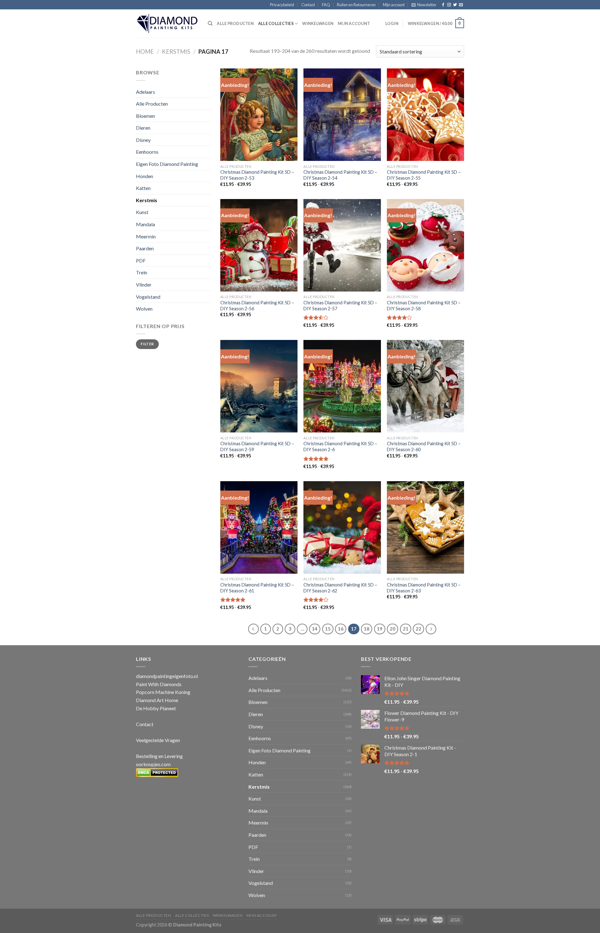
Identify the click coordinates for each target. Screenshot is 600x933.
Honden (144, 176)
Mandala (145, 224)
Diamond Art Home (157, 700)
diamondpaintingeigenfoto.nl (167, 676)
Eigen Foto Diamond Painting (167, 164)
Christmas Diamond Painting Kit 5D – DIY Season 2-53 (257, 175)
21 (405, 628)
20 (392, 628)
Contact (308, 4)
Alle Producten (152, 104)
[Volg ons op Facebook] (443, 5)
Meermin (146, 236)
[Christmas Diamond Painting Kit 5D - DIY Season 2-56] (259, 245)
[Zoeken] (210, 23)
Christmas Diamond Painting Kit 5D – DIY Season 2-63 (424, 587)
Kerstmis (176, 51)
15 (328, 628)
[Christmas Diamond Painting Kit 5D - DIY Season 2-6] (342, 386)
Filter (147, 344)
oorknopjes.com (153, 764)
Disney (143, 140)
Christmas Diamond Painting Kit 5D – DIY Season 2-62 (340, 587)
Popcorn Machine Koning (163, 692)
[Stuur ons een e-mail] (461, 5)
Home (145, 51)
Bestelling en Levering (159, 756)
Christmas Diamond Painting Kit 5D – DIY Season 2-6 (340, 446)
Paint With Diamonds (159, 684)
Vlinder (144, 284)
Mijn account (394, 4)
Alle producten (235, 23)
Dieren (143, 128)
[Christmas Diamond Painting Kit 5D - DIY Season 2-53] (259, 114)
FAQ (326, 4)
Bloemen (145, 116)
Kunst (142, 212)
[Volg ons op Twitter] (455, 5)
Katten (143, 188)
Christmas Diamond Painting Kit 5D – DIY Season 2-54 (340, 175)
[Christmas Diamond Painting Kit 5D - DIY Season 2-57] (342, 245)
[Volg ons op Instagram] (449, 5)
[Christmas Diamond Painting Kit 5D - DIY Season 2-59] (259, 386)
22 (418, 628)
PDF (141, 260)
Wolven (144, 309)
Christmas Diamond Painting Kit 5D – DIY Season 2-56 (257, 305)
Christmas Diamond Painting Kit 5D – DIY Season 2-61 (257, 587)
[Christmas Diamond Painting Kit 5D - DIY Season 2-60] (425, 386)
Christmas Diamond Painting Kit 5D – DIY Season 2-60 (424, 446)
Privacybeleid (282, 4)
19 (379, 628)
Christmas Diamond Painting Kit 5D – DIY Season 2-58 (424, 305)
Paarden (145, 248)
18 (366, 628)
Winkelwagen (317, 23)
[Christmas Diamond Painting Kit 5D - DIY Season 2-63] (425, 527)
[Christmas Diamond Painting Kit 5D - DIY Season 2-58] (425, 245)
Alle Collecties (276, 23)
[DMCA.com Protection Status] (157, 772)
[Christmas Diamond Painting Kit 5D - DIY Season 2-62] (342, 527)
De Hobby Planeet (156, 708)
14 (315, 628)
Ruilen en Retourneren (356, 4)
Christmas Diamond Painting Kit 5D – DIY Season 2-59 (257, 446)
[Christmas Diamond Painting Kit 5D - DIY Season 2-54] (342, 114)
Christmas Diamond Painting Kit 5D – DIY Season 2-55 (424, 175)
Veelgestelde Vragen (158, 740)
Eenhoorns (147, 152)
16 (340, 628)
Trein (141, 272)
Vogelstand (148, 297)
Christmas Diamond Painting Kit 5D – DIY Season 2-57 (340, 305)
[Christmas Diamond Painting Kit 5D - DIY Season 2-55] (425, 114)
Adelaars (145, 92)
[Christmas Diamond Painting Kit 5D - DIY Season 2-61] (259, 527)
